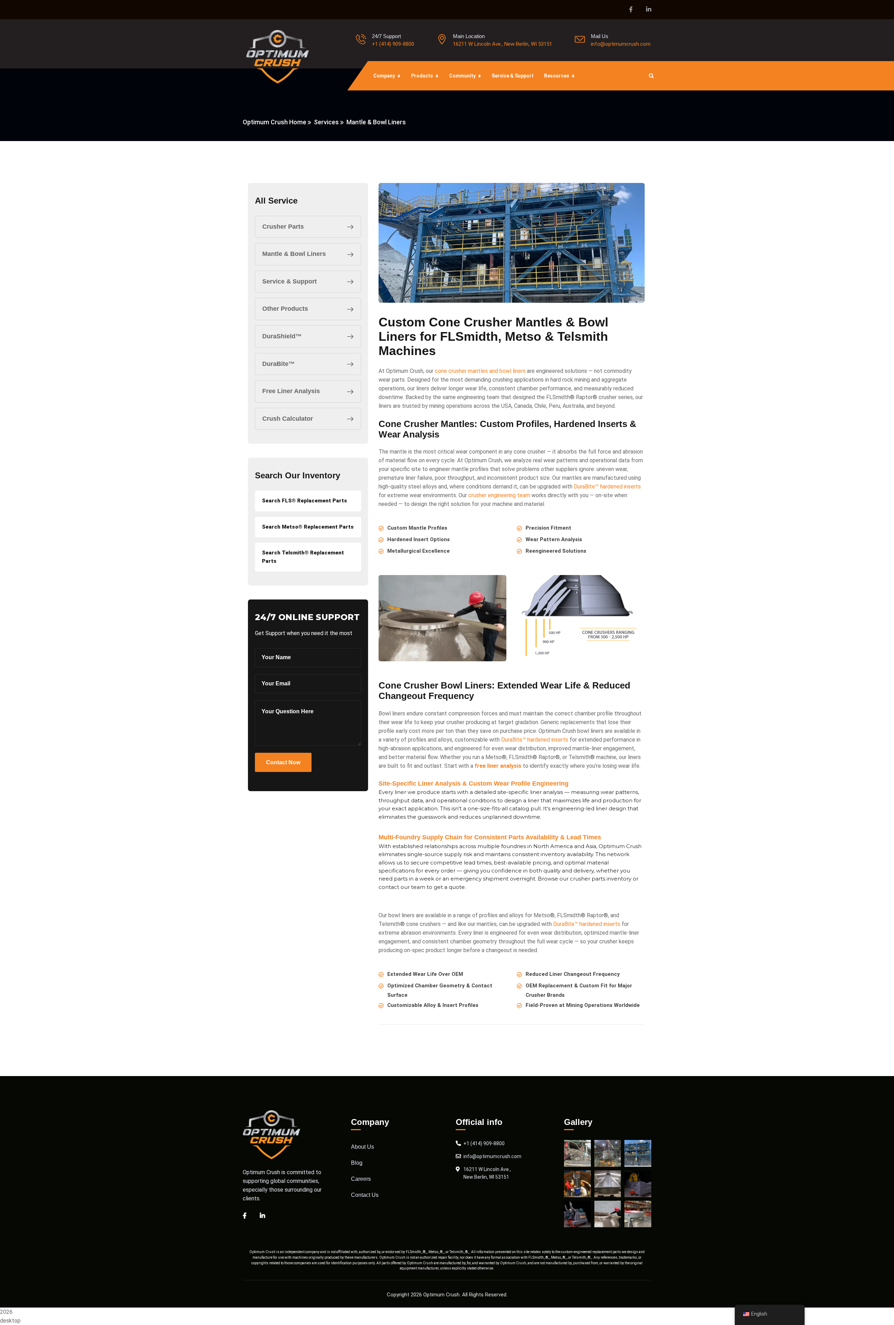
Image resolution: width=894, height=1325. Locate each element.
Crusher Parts (283, 226)
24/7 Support (386, 36)
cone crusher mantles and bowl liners (480, 371)
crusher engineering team (499, 495)
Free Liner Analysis (291, 391)
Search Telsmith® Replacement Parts (303, 557)
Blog (356, 1163)
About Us (362, 1147)
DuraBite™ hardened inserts (607, 486)
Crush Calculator (287, 418)
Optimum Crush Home (274, 122)
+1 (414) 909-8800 (393, 44)
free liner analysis (498, 766)
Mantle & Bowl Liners (294, 253)
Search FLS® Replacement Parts (304, 501)
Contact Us (365, 1195)
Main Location (469, 36)
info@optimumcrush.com (621, 44)
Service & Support (289, 281)
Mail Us (599, 36)
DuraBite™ (278, 363)
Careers (361, 1179)
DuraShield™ (282, 336)
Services (326, 122)
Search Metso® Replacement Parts (308, 527)
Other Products (285, 308)
